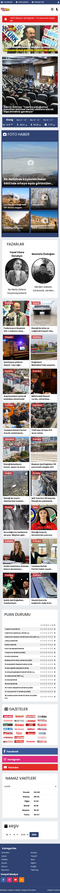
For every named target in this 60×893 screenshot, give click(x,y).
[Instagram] (9, 879)
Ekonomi (5, 870)
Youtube (13, 767)
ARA (34, 834)
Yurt (42, 741)
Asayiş (34, 852)
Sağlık (33, 866)
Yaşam (34, 856)
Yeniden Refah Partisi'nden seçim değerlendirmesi (41, 568)
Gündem (5, 852)
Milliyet (31, 729)
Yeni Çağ (8, 741)
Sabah (19, 733)
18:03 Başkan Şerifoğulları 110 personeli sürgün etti (32, 19)
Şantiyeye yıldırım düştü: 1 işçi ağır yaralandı (13, 364)
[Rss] (21, 879)
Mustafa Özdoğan (43, 254)
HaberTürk (31, 724)
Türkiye (8, 737)
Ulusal (4, 863)
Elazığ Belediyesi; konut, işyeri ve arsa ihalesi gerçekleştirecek (14, 466)
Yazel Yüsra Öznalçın (17, 254)
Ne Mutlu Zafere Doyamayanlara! (17, 291)
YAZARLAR (7, 2)
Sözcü (31, 733)
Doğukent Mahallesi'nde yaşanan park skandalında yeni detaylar (43, 364)
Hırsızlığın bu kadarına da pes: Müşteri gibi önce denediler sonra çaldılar (15, 534)
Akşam (8, 716)
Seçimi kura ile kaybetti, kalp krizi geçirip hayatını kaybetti (41, 602)
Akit (31, 737)
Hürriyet (42, 724)
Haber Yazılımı (53, 890)
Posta (8, 733)
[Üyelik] (58, 2)
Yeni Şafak (31, 741)
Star (42, 733)
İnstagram (13, 759)
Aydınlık (31, 716)
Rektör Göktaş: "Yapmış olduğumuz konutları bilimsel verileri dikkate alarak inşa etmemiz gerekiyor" (29, 109)
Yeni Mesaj (19, 741)
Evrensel (31, 720)
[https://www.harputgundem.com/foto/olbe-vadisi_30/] (45, 199)
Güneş (19, 724)
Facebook (12, 751)
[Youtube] (15, 879)
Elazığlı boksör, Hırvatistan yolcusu (41, 533)
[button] (6, 39)
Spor (33, 859)
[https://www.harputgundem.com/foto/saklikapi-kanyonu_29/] (16, 222)
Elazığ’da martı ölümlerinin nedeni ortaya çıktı (13, 500)
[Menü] (52, 9)
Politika (4, 859)
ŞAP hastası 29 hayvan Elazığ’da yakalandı (43, 499)
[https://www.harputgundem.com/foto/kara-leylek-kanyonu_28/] (45, 222)
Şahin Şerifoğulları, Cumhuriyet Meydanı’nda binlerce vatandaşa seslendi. (15, 602)
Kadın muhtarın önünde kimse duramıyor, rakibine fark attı (16, 568)
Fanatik (42, 720)
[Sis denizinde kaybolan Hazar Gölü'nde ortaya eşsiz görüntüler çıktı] (30, 164)
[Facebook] (3, 879)
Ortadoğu (42, 729)
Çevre (3, 856)
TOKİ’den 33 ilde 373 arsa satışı (41, 431)
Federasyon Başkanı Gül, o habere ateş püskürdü (14, 330)
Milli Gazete (19, 729)
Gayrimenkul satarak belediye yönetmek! (15, 397)
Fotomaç (8, 724)
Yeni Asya (42, 737)
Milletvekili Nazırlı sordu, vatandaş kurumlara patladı (41, 398)
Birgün (42, 716)
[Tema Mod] (57, 9)
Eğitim (33, 863)
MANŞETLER (39, 2)
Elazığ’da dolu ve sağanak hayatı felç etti (42, 330)
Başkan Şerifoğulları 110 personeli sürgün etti (43, 465)
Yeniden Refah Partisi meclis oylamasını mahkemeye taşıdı (15, 432)
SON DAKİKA (23, 2)
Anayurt (19, 716)
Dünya (19, 720)
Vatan (19, 737)
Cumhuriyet (8, 720)
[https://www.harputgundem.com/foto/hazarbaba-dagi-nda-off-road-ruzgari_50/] (16, 199)
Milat (8, 729)
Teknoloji (34, 870)
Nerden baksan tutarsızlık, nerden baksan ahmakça (43, 288)
